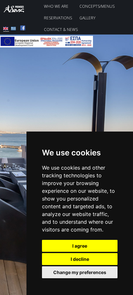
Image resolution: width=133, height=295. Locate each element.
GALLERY (87, 18)
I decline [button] (80, 259)
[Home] (16, 11)
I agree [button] (79, 246)
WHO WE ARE (56, 6)
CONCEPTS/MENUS (97, 6)
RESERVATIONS (58, 18)
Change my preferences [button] (79, 272)
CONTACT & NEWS (61, 29)
